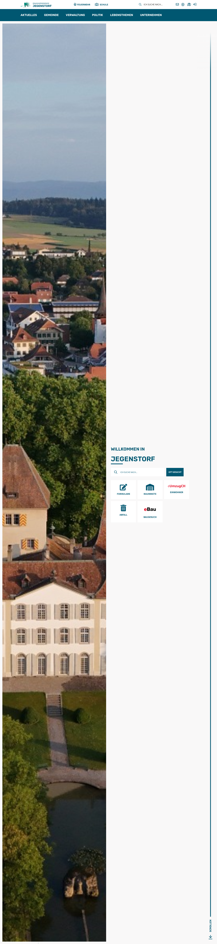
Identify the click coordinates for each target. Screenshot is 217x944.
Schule (104, 4)
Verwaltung (75, 15)
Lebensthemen (121, 15)
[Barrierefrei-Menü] (182, 4)
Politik (97, 15)
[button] (177, 5)
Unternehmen (151, 15)
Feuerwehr (83, 4)
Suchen (140, 5)
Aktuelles (29, 15)
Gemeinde (51, 15)
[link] (123, 489)
